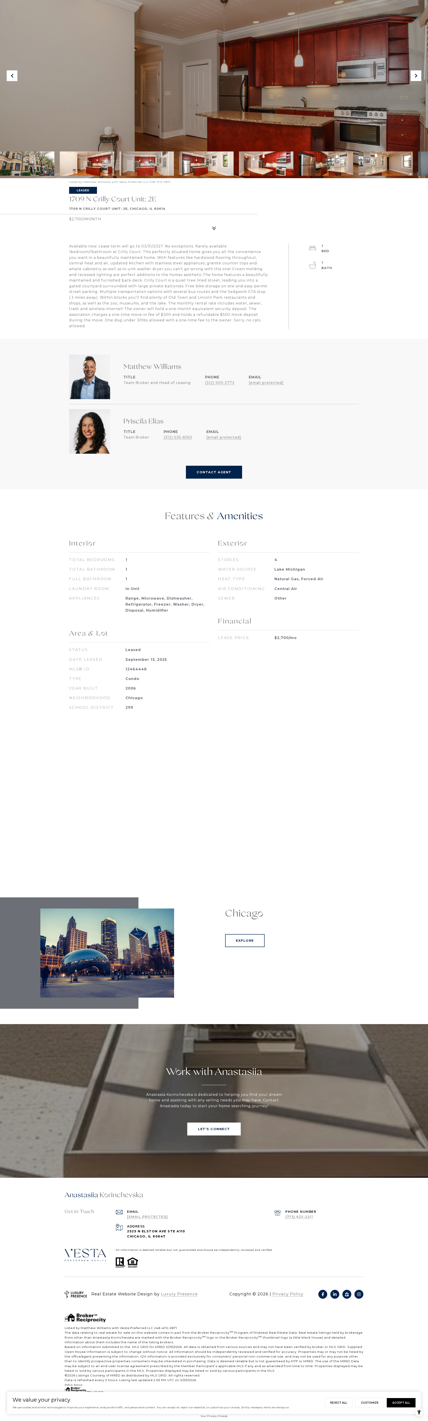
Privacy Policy (287, 1294)
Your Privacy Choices (214, 1416)
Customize (370, 1402)
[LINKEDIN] (334, 1294)
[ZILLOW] (346, 1294)
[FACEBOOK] (322, 1294)
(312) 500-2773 (220, 383)
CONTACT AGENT (214, 472)
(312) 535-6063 (178, 437)
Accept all (401, 1402)
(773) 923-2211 (299, 1217)
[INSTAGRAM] (358, 1294)
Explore (245, 941)
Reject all (338, 1402)
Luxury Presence (179, 1294)
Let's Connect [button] (214, 1129)
